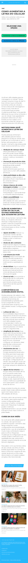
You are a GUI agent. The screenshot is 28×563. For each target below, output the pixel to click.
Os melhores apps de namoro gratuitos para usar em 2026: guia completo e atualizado (13, 528)
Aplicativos (4, 504)
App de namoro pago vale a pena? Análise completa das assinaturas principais (11, 486)
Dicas (3, 8)
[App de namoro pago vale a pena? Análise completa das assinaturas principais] (14, 476)
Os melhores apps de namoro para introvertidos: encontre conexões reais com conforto (13, 506)
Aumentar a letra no (14, 36)
